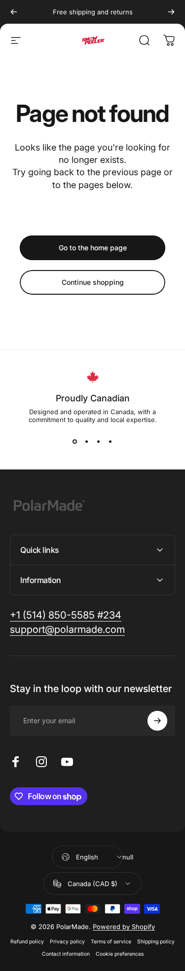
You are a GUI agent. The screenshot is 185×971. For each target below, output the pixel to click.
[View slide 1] (75, 441)
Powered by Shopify (124, 927)
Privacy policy (67, 941)
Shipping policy (156, 941)
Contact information (66, 954)
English (87, 857)
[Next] (171, 12)
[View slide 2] (87, 441)
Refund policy (27, 941)
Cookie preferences (120, 954)
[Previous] (14, 12)
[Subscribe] (157, 721)
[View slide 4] (110, 441)
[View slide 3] (99, 441)
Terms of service (111, 941)
